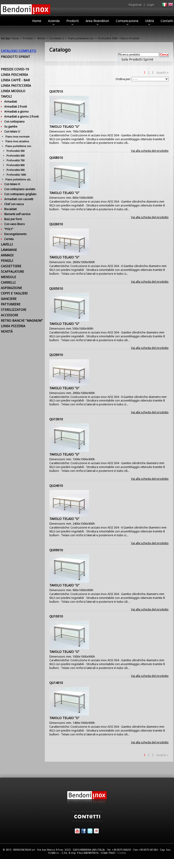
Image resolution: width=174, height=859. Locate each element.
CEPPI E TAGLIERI (14, 293)
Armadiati (10, 101)
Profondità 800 (15, 165)
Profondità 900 (15, 169)
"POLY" (8, 229)
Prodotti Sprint (15, 56)
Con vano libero (14, 224)
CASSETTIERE (11, 266)
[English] (170, 6)
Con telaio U (56, 38)
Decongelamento (15, 234)
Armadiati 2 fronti (15, 106)
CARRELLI (8, 282)
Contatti (167, 21)
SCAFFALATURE (12, 271)
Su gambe (10, 126)
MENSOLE (8, 277)
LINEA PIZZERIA (13, 326)
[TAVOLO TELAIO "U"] (69, 123)
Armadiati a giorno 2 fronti (21, 116)
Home (36, 21)
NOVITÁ (7, 331)
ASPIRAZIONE (11, 288)
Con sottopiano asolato (19, 189)
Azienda (54, 21)
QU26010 (56, 224)
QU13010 (56, 419)
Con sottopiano (14, 121)
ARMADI (7, 255)
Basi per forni (13, 219)
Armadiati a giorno (16, 111)
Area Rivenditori (97, 21)
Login (150, 4)
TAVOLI (41, 38)
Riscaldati (10, 209)
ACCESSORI (9, 315)
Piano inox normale (17, 136)
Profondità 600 (15, 155)
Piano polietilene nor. (81, 38)
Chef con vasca (14, 204)
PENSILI (7, 260)
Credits (121, 852)
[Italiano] (164, 6)
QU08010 (56, 157)
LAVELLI (7, 244)
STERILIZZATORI (13, 309)
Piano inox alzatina (17, 141)
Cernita (9, 239)
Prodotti (72, 21)
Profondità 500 (15, 150)
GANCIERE (9, 298)
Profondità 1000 (107, 38)
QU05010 (56, 288)
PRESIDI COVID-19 (15, 69)
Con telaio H (12, 184)
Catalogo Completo (18, 51)
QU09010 (56, 550)
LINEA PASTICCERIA (16, 85)
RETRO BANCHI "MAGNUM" (22, 320)
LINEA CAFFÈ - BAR (15, 80)
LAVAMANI (9, 249)
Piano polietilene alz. (18, 179)
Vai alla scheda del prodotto (150, 151)
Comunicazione (127, 21)
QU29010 (56, 354)
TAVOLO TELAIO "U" (64, 126)
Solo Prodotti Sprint (137, 59)
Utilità (149, 21)
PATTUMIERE (10, 304)
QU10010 (56, 616)
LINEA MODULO (13, 91)
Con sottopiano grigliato (20, 194)
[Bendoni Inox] (87, 803)
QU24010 (56, 485)
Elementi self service (17, 214)
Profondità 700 (15, 160)
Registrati (135, 4)
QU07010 (56, 91)
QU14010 (56, 682)
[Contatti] (87, 820)
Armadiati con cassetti (18, 199)
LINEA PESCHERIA (14, 74)
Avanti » (163, 72)
